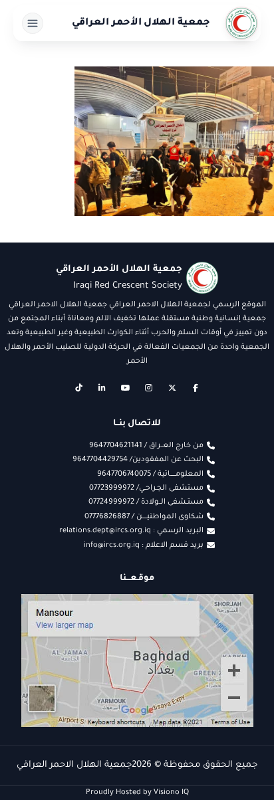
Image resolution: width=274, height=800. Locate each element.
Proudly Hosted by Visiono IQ (137, 793)
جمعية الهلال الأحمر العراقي (141, 23)
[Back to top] (36, 763)
